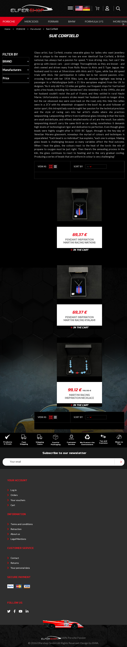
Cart (13, 505)
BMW (71, 21)
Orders (14, 495)
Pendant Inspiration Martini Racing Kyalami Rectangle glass (79, 318)
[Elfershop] (32, 8)
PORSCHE (9, 21)
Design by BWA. (89, 643)
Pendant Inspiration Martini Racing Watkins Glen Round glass (79, 241)
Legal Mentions (18, 539)
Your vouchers (18, 500)
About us (15, 534)
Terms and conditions (22, 524)
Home (7, 29)
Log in (14, 490)
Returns (15, 562)
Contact (15, 558)
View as (42, 166)
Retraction (16, 529)
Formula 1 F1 (94, 21)
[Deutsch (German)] (86, 8)
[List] (55, 166)
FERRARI (53, 21)
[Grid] (50, 166)
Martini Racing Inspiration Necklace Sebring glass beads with (79, 396)
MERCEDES (31, 21)
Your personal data (20, 567)
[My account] (107, 8)
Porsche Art (35, 29)
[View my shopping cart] (97, 8)
